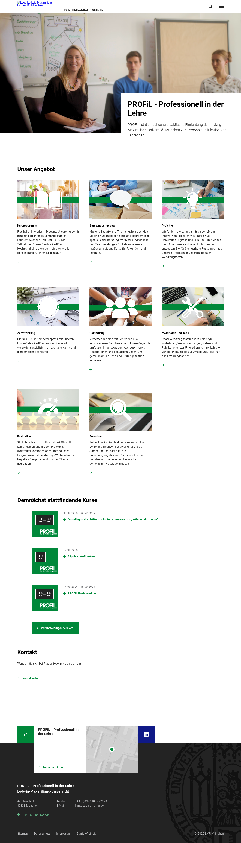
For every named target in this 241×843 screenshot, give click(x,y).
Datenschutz (42, 833)
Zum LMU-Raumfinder (36, 815)
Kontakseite (30, 678)
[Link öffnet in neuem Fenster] (86, 749)
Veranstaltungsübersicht (57, 628)
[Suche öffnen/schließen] (210, 6)
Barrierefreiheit (86, 833)
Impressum (63, 833)
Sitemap (22, 833)
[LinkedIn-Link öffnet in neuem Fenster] (146, 734)
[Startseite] (26, 734)
